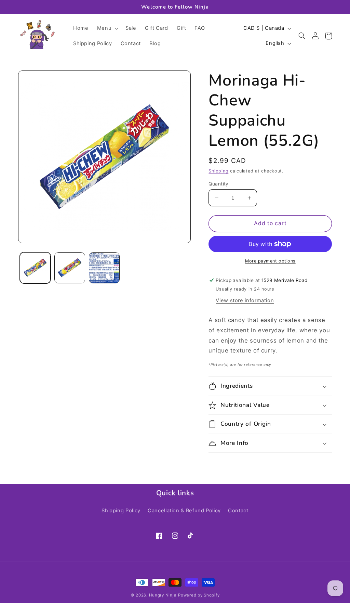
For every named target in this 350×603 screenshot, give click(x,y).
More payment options (270, 261)
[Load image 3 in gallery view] (104, 267)
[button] (107, 28)
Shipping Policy (121, 511)
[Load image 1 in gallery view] (35, 267)
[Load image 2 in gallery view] (69, 267)
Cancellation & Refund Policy (184, 511)
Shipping (218, 171)
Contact (238, 511)
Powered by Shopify (198, 595)
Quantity (218, 184)
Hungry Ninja (163, 595)
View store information (245, 300)
